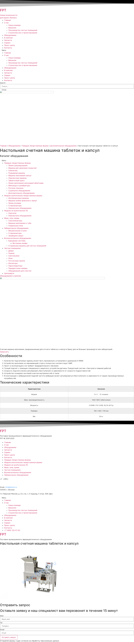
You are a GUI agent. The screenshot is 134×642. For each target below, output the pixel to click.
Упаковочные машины (17, 178)
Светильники (13, 256)
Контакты (8, 48)
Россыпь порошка (15, 188)
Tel (1, 623)
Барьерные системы (16, 241)
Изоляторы (13, 263)
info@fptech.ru (11, 487)
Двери (11, 251)
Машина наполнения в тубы (19, 223)
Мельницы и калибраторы (19, 186)
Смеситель (12, 170)
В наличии (8, 38)
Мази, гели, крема (11, 218)
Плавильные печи (15, 226)
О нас (6, 23)
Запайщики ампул (15, 236)
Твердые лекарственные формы (35, 146)
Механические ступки (17, 231)
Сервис (7, 43)
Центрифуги (9, 273)
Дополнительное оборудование (63, 146)
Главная (7, 20)
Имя (1, 616)
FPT (3, 10)
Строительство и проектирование (22, 33)
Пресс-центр (9, 45)
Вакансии (12, 28)
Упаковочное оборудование (19, 208)
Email (2, 629)
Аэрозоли (12, 213)
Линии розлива (14, 203)
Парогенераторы (15, 266)
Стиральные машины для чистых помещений (27, 246)
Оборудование (10, 35)
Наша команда (14, 25)
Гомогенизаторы (15, 221)
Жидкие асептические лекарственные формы (23, 196)
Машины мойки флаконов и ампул (22, 201)
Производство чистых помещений (22, 30)
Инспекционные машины (18, 198)
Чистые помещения (12, 248)
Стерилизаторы (15, 206)
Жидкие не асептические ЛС (16, 211)
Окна (10, 258)
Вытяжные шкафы (20, 243)
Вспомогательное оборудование (17, 238)
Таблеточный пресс (16, 180)
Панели (11, 253)
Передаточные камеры (17, 268)
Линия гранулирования (17, 165)
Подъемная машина (16, 173)
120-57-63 (11, 482)
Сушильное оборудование (19, 191)
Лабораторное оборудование (16, 228)
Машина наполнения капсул (19, 175)
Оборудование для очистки (19, 271)
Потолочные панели (16, 261)
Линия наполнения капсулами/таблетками (25, 183)
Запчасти (8, 40)
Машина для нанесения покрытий (22, 168)
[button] (10, 276)
